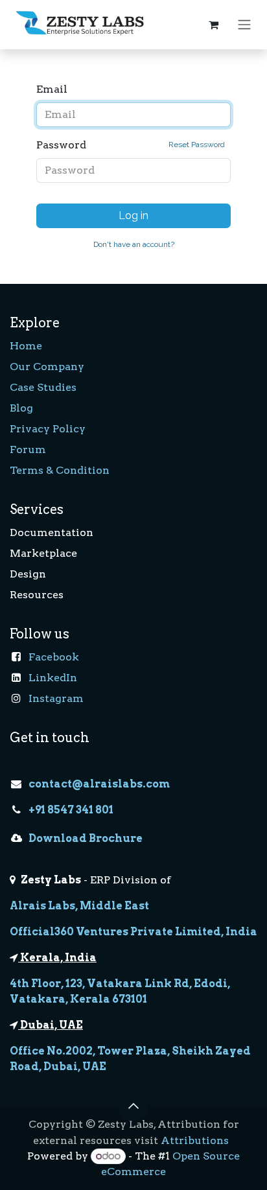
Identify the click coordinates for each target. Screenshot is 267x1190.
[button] (133, 1105)
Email (51, 89)
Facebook (54, 657)
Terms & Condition (60, 470)
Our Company (47, 366)
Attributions (195, 1140)
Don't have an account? (133, 244)
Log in (133, 215)
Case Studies (43, 387)
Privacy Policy (48, 429)
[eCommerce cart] (213, 25)
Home (26, 346)
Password (130, 145)
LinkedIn (53, 677)
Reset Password (196, 144)
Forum (28, 449)
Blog (21, 408)
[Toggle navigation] (244, 25)
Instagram (56, 698)
